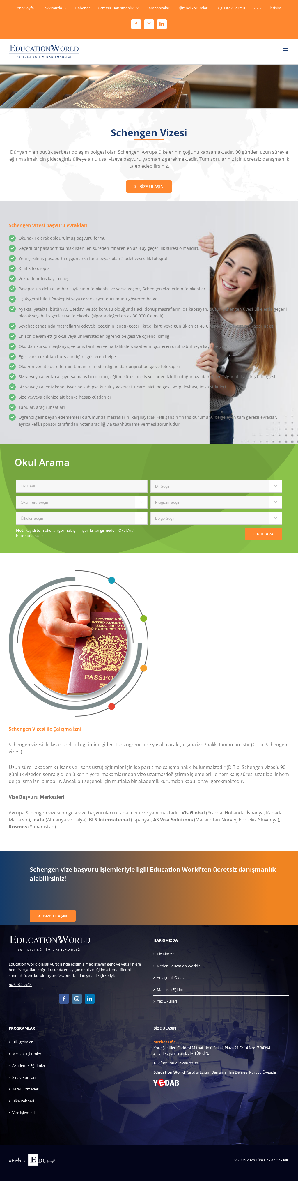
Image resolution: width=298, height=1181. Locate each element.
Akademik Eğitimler (28, 1065)
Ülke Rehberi (23, 1101)
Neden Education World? (178, 965)
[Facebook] (64, 999)
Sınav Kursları (24, 1077)
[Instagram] (77, 999)
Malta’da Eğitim (170, 989)
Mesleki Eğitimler (26, 1053)
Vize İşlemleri (23, 1112)
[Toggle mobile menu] (286, 50)
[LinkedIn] (90, 999)
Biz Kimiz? (165, 954)
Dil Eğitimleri (22, 1041)
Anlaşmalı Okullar (172, 977)
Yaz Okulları (167, 1001)
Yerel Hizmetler (25, 1089)
